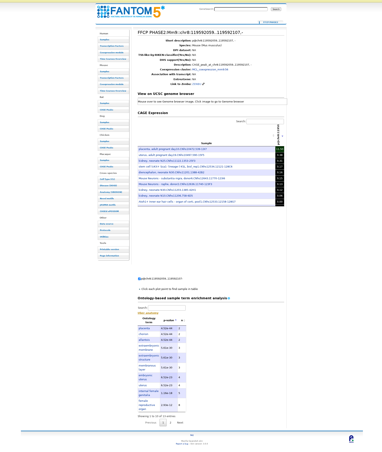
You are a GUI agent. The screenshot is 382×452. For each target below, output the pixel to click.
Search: (241, 121)
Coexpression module (112, 52)
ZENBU (196, 84)
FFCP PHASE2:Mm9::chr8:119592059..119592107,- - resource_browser (128, 9)
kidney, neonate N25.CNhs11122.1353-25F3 (167, 160)
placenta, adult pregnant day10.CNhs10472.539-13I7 (173, 149)
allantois (144, 339)
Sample (206, 143)
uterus (143, 385)
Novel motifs (107, 198)
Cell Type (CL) (107, 179)
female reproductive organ (147, 405)
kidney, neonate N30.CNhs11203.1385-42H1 (167, 189)
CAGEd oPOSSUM (109, 211)
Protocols (105, 230)
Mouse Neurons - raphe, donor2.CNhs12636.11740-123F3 (175, 184)
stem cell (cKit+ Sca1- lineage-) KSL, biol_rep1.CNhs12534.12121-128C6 (185, 166)
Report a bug (182, 444)
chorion (143, 334)
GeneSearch (206, 9)
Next (180, 422)
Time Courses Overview (113, 59)
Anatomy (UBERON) (111, 192)
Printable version (109, 249)
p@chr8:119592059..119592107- (162, 278)
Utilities (104, 237)
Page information (109, 256)
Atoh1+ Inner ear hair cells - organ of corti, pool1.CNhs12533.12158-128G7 (187, 201)
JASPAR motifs (108, 205)
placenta (144, 328)
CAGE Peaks (106, 110)
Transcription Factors (112, 46)
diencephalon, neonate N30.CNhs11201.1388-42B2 (171, 172)
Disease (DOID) (108, 185)
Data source (106, 224)
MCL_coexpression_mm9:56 (210, 69)
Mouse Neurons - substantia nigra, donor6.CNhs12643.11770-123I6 (182, 178)
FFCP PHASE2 (270, 22)
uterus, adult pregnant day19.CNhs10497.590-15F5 (171, 155)
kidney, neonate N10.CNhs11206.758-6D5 (166, 195)
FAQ (192, 435)
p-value (169, 320)
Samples (104, 39)
